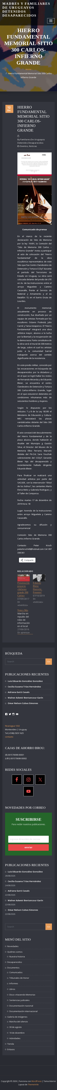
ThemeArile (33, 1084)
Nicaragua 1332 (12, 725)
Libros (12, 989)
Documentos (13, 967)
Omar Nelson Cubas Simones (23, 703)
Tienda (10, 1043)
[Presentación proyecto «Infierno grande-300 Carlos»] (23, 577)
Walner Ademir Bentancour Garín (25, 697)
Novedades (13, 946)
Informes (13, 983)
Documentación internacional (23, 1011)
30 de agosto (15, 1027)
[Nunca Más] (25, 621)
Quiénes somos (14, 951)
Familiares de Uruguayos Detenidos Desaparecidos (31, 141)
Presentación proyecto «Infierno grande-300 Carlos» (23, 589)
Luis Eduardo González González (25, 681)
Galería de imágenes (17, 1016)
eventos (24, 146)
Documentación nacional (21, 1005)
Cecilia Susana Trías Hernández (24, 686)
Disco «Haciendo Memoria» (22, 994)
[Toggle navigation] (51, 20)
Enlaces (11, 1049)
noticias (33, 146)
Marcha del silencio (18, 1021)
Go (48, 661)
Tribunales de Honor (19, 977)
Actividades (14, 1038)
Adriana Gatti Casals (18, 692)
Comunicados (15, 972)
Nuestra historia (17, 956)
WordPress (36, 1081)
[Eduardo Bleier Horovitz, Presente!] (39, 577)
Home (28, 69)
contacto (9, 736)
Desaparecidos (14, 962)
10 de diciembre (17, 1032)
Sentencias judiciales (19, 1000)
